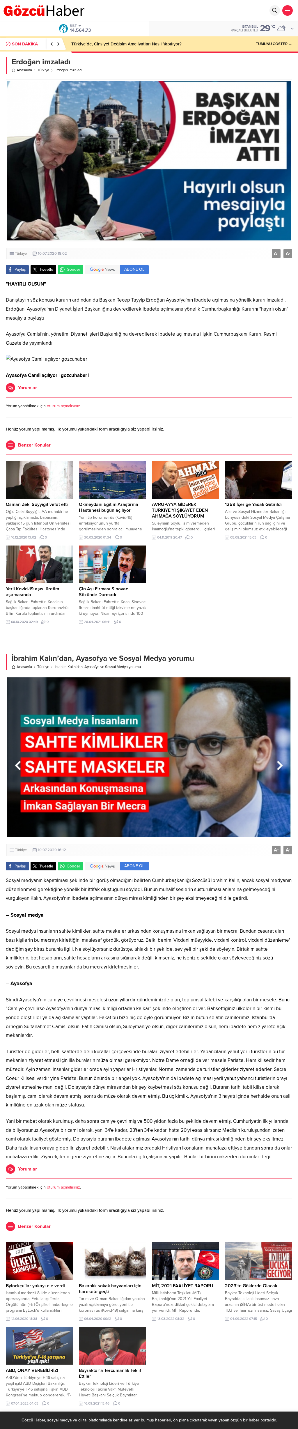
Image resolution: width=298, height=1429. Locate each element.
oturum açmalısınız (63, 405)
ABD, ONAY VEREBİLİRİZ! (32, 1370)
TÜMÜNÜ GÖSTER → (274, 44)
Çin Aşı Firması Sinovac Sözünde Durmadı (103, 592)
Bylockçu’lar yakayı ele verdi (35, 1286)
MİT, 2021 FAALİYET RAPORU (182, 1286)
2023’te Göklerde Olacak (251, 1286)
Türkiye (43, 70)
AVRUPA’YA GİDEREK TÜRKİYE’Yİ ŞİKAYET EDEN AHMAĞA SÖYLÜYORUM (180, 510)
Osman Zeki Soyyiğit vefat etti (37, 504)
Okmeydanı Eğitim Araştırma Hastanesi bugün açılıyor (108, 507)
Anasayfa (24, 70)
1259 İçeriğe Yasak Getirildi (253, 504)
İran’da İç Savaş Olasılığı (95, 44)
